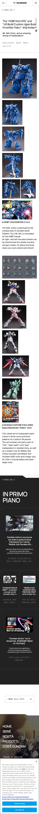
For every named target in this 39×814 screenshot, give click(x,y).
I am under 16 (19, 810)
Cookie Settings (19, 803)
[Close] (36, 761)
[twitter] (36, 28)
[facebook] (36, 31)
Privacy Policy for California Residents (15, 797)
